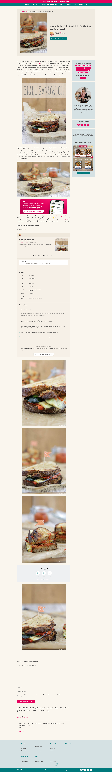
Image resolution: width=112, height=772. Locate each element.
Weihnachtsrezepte (39, 753)
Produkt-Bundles (53, 761)
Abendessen (37, 748)
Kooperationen (52, 750)
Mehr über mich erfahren (84, 115)
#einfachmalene (49, 348)
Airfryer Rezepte (38, 751)
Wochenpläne (23, 759)
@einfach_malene (28, 348)
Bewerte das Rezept (22, 665)
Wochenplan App (24, 761)
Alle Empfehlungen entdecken (43, 579)
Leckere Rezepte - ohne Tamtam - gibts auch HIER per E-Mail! (56, 1)
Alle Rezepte (23, 746)
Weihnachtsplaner (53, 759)
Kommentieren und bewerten (44, 354)
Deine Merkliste (80, 4)
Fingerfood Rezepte (80, 67)
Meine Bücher (52, 748)
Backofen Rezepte (79, 65)
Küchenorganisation (39, 761)
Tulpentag (38, 63)
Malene (60, 32)
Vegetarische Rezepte (83, 72)
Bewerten (46, 255)
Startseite (28, 4)
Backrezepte (53, 4)
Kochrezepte (36, 4)
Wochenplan (45, 4)
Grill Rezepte (87, 70)
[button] (86, 4)
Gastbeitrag (87, 67)
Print (35, 255)
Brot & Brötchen (87, 65)
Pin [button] (40, 255)
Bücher (36, 759)
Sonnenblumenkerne (34, 296)
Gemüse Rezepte (80, 70)
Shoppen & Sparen (53, 753)
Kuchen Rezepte (38, 746)
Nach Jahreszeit (24, 753)
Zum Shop (83, 173)
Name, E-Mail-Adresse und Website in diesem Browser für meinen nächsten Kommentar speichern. (42, 696)
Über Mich (69, 4)
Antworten (21, 731)
